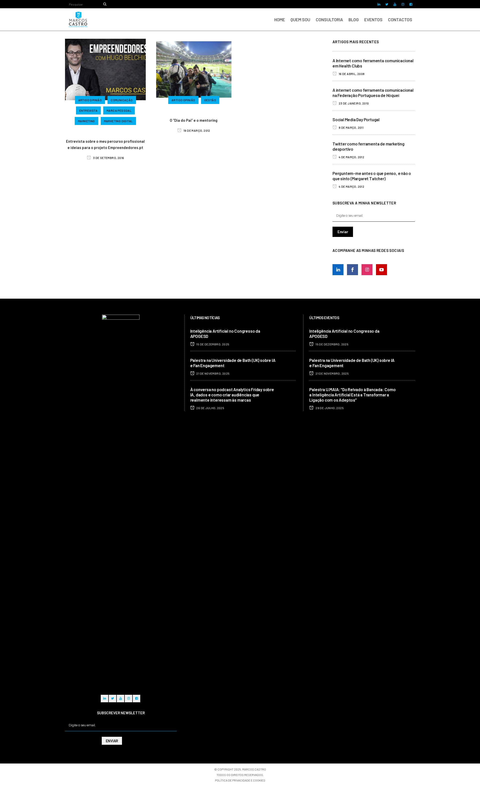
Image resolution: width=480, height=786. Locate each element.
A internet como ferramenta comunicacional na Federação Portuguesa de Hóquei (373, 92)
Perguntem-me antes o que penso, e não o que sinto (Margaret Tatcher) (371, 176)
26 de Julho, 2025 (210, 408)
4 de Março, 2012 (351, 157)
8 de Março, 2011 (351, 127)
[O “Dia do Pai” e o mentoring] (193, 68)
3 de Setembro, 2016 (108, 157)
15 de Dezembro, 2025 (212, 344)
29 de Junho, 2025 (329, 408)
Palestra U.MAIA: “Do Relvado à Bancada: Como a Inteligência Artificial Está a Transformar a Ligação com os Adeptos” (352, 394)
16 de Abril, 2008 (351, 73)
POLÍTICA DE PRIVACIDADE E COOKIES (240, 780)
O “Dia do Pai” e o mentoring (194, 120)
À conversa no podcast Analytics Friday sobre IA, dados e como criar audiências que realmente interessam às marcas (232, 394)
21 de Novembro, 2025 (213, 373)
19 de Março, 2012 (196, 130)
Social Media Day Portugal (356, 119)
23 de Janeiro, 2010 (353, 103)
